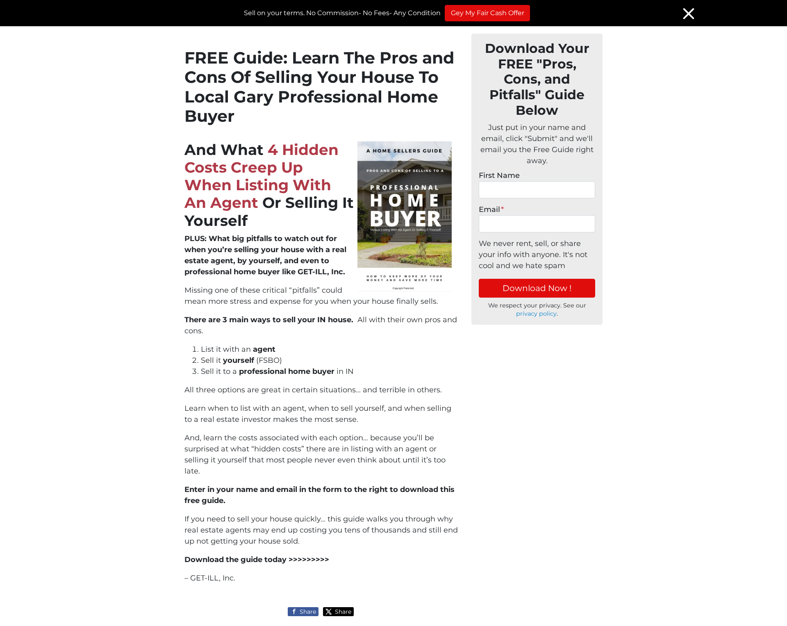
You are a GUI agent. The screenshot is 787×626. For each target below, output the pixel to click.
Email (491, 209)
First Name (499, 175)
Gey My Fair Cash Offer (487, 13)
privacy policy (536, 313)
